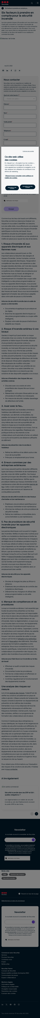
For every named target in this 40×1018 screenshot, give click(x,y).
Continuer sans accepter (28, 151)
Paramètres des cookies (12, 188)
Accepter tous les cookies (28, 187)
